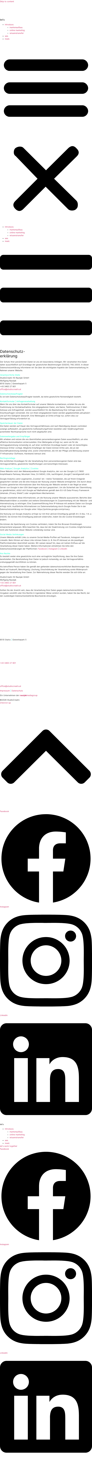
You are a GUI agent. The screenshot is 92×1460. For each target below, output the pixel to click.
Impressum (5, 690)
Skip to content (7, 1)
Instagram (53, 549)
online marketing (17, 30)
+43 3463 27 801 (8, 583)
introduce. (9, 24)
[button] (46, 132)
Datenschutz (17, 690)
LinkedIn (63, 549)
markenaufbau (16, 27)
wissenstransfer (17, 33)
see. (6, 36)
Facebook (42, 549)
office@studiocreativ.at (10, 389)
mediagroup (28, 695)
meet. (7, 39)
